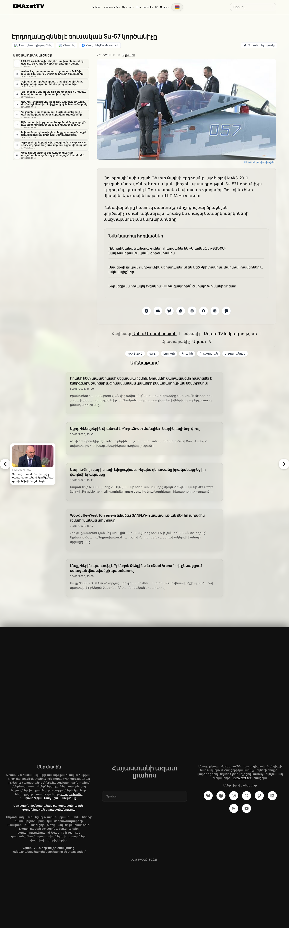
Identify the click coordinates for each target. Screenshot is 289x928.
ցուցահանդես (235, 353)
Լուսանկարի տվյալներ (260, 162)
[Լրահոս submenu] (101, 7)
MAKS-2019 (135, 353)
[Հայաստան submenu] (119, 7)
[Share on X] (192, 310)
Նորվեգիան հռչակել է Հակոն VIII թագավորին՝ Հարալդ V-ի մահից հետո (173, 286)
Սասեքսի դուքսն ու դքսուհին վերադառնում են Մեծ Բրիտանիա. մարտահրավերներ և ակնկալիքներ (186, 269)
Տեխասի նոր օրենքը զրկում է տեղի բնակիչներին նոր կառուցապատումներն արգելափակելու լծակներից (52, 83)
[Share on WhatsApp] (180, 310)
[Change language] (177, 7)
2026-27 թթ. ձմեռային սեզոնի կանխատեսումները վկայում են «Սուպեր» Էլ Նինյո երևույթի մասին (52, 62)
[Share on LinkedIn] (214, 310)
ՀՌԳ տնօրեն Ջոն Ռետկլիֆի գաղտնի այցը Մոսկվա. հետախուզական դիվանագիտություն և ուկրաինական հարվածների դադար (53, 93)
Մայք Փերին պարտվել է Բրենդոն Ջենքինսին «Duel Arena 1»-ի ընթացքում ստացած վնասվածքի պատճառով (136, 568)
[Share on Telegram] (146, 310)
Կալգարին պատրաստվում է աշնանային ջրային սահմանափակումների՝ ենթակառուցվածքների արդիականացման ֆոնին (51, 113)
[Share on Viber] (226, 310)
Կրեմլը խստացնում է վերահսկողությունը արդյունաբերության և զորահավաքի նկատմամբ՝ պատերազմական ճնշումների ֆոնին (52, 154)
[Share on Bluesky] (169, 310)
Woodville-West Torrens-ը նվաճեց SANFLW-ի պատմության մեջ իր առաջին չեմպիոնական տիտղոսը (137, 518)
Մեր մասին (21, 805)
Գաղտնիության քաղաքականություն (48, 809)
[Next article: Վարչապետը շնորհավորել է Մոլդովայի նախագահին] (284, 464)
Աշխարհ (128, 55)
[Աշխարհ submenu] (133, 7)
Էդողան (169, 353)
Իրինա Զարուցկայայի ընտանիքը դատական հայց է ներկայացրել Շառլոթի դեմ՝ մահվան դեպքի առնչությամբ (54, 133)
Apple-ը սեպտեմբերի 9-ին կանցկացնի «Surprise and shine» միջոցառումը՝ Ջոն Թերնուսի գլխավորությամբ (54, 143)
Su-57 (153, 353)
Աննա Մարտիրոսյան (154, 333)
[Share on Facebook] (203, 310)
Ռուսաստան (209, 353)
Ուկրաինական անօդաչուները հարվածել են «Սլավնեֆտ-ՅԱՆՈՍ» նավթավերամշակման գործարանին (168, 250)
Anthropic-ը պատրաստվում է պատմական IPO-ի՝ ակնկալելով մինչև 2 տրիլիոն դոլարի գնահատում (52, 72)
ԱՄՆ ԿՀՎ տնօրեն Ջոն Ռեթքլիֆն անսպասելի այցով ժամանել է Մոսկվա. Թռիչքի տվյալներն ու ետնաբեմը (54, 103)
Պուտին (187, 353)
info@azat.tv (241, 778)
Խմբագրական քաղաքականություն (57, 805)
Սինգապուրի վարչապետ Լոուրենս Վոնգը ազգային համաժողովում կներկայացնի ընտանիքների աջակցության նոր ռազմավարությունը (53, 123)
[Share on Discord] (157, 310)
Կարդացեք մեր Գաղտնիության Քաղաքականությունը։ (51, 796)
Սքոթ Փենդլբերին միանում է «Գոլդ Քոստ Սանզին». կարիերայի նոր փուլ (134, 428)
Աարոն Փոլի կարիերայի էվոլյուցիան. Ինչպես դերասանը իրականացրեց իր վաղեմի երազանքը (138, 472)
